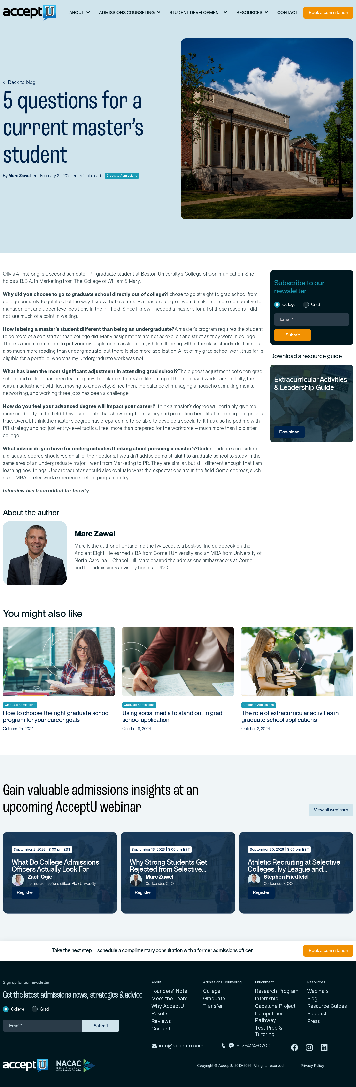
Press (313, 1021)
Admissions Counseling (127, 12)
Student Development (195, 12)
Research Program (276, 991)
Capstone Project (275, 1006)
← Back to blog (19, 82)
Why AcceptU (167, 1006)
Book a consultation (328, 12)
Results (159, 1014)
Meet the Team (169, 999)
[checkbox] (311, 305)
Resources (249, 12)
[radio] (286, 305)
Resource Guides (327, 1006)
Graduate (214, 999)
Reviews (161, 1021)
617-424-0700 (253, 1046)
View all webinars (331, 810)
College (211, 991)
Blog (312, 999)
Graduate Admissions (122, 175)
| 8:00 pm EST (42, 849)
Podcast (317, 1014)
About (76, 12)
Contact (287, 12)
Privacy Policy (312, 1065)
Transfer (213, 1006)
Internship (266, 999)
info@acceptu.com (180, 1046)
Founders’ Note (169, 991)
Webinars (318, 991)
